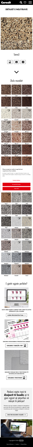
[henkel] (21, 440)
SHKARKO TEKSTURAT (15, 378)
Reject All (16, 188)
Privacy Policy (24, 444)
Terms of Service (10, 444)
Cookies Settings (16, 180)
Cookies (17, 444)
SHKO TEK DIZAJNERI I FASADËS (15, 414)
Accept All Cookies (16, 184)
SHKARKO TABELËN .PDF (15, 346)
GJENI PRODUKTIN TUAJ (15, 315)
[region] (16, 178)
